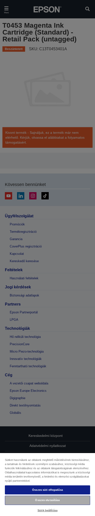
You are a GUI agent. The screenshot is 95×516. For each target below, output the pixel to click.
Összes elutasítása (47, 500)
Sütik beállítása (47, 510)
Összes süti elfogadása (47, 489)
